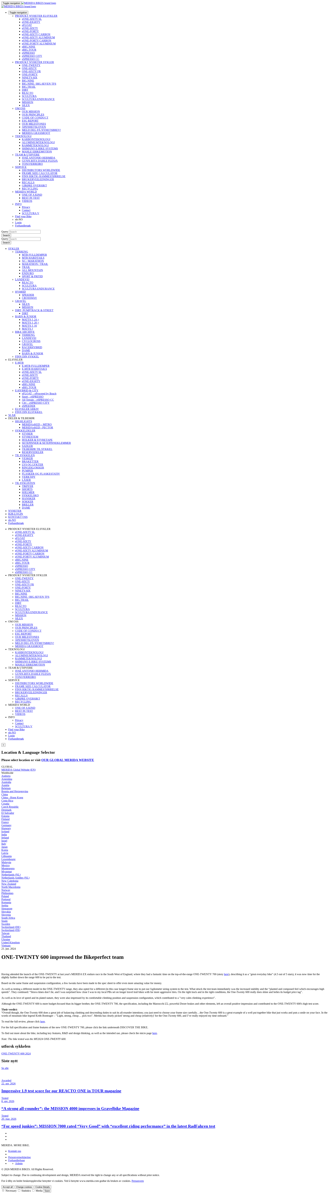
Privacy (26, 207)
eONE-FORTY (30, 31)
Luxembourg (8, 859)
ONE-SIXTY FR (31, 71)
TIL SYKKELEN (25, 455)
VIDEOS (27, 200)
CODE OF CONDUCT (35, 117)
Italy (3, 843)
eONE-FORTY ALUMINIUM (39, 43)
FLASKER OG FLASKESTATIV (41, 473)
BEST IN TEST (31, 197)
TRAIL (26, 267)
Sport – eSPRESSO (33, 396)
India (4, 834)
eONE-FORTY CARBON (36, 40)
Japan (4, 846)
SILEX (26, 105)
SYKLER (13, 248)
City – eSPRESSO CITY (36, 402)
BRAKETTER (30, 461)
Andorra (5, 775)
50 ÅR (12, 415)
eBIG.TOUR (29, 49)
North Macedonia (10, 887)
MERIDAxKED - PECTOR (37, 427)
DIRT (25, 89)
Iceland (5, 831)
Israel (4, 840)
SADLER (27, 446)
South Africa (8, 917)
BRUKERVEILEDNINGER (38, 179)
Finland (5, 819)
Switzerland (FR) (10, 930)
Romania (6, 902)
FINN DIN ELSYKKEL (28, 412)
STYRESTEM (30, 436)
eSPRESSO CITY (32, 55)
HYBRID (20, 291)
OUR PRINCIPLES (33, 114)
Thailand (6, 936)
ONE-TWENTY (31, 65)
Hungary (6, 828)
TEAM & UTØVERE (27, 154)
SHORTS (27, 489)
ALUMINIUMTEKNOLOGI (38, 142)
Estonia (5, 816)
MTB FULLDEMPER (34, 254)
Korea (4, 849)
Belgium (6, 788)
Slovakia (6, 911)
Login (18, 222)
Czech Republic (10, 806)
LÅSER (26, 479)
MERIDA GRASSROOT (36, 133)
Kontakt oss (14, 1151)
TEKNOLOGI (23, 136)
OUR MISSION (31, 111)
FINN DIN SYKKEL (27, 356)
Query (4, 231)
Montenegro (8, 868)
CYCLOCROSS (31, 341)
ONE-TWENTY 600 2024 (16, 1053)
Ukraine (5, 939)
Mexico (5, 865)
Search (6, 235)
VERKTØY (28, 476)
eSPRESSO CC (30, 59)
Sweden (5, 924)
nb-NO (12, 732)
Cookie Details (42, 1187)
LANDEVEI (22, 279)
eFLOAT (27, 25)
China (4, 794)
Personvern (138, 1180)
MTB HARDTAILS (33, 257)
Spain (4, 920)
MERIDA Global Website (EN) (18, 769)
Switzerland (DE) (10, 927)
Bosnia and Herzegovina (14, 791)
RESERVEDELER (32, 452)
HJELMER (28, 492)
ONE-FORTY (30, 74)
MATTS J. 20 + (30, 322)
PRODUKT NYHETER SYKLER (34, 62)
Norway (5, 890)
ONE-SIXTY (29, 68)
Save (47, 1191)
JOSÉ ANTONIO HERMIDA (38, 157)
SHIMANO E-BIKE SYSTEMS (40, 148)
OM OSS (20, 108)
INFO (18, 204)
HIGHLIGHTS (23, 421)
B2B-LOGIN (15, 513)
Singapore (6, 908)
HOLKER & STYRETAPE (37, 439)
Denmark (6, 809)
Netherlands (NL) (11, 874)
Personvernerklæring (19, 1157)
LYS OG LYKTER (32, 464)
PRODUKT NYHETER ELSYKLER (36, 15)
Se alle (5, 1068)
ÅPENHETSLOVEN (34, 126)
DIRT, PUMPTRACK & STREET (34, 310)
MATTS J (27, 328)
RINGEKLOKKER (33, 467)
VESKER (27, 458)
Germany (6, 825)
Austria (5, 785)
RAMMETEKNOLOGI (35, 145)
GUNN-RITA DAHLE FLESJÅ (40, 160)
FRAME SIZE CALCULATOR (39, 173)
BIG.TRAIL (29, 86)
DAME (26, 350)
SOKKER (27, 501)
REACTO (27, 93)
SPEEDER (28, 294)
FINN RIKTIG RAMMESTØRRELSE (43, 176)
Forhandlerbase (16, 1160)
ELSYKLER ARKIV (27, 409)
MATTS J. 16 (29, 325)
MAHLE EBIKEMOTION (37, 151)
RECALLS (28, 182)
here (226, 974)
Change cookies (24, 1187)
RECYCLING (30, 188)
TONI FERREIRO (32, 163)
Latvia (4, 853)
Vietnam (5, 945)
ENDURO (28, 273)
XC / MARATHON (33, 260)
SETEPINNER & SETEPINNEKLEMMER (46, 442)
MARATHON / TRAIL (35, 264)
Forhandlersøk (23, 225)
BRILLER (28, 504)
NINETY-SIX (29, 77)
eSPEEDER (28, 405)
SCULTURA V (30, 213)
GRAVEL (20, 301)
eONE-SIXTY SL (32, 18)
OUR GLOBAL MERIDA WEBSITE (67, 760)
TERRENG (21, 251)
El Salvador (7, 812)
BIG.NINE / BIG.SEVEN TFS (39, 83)
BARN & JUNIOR (25, 316)
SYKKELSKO (30, 495)
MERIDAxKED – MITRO (37, 424)
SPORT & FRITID (32, 276)
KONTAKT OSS (18, 517)
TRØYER (27, 486)
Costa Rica (7, 800)
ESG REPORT (30, 120)
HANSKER (28, 498)
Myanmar (6, 871)
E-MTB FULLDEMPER (36, 365)
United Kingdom (10, 942)
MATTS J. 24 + (30, 319)
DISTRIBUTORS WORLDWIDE (41, 170)
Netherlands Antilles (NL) (15, 877)
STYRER (27, 433)
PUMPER (27, 470)
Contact (26, 210)
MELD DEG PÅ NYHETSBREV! (41, 130)
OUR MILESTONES (34, 123)
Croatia (5, 803)
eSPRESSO (28, 52)
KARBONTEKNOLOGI (36, 139)
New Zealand (8, 883)
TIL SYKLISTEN (25, 483)
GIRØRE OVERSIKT (34, 185)
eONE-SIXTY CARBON (36, 34)
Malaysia (6, 862)
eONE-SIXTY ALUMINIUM (38, 37)
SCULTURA (29, 96)
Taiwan (5, 933)
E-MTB (19, 362)
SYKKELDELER (25, 430)
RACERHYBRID (32, 347)
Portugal (5, 899)
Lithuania (6, 856)
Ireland (5, 837)
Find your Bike (23, 216)
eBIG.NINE (28, 46)
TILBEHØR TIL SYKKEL (37, 449)
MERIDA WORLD (26, 191)
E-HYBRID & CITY (26, 390)
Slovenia (6, 914)
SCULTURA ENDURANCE (38, 99)
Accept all (8, 1187)
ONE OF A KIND (32, 194)
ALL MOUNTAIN (32, 270)
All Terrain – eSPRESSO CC (38, 399)
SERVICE (21, 167)
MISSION (27, 102)
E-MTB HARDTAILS (34, 368)
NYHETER (14, 510)
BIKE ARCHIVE (25, 331)
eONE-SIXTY (30, 28)
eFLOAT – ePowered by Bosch (39, 393)
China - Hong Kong (12, 797)
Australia (6, 782)
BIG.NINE (28, 80)
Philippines (7, 893)
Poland (5, 896)
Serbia (4, 905)
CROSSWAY (29, 297)
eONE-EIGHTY (31, 22)
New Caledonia (9, 880)
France (5, 822)
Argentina (6, 779)
